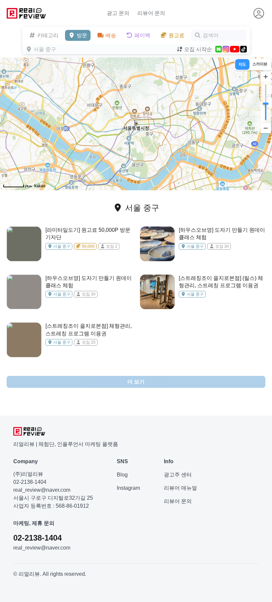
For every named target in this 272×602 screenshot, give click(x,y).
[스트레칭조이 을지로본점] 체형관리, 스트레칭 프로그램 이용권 (88, 329)
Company (25, 461)
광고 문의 (118, 13)
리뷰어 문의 (151, 13)
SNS (122, 461)
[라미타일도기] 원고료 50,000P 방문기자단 (87, 233)
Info (168, 461)
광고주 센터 (178, 474)
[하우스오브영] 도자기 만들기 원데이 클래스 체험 (222, 233)
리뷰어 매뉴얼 (180, 488)
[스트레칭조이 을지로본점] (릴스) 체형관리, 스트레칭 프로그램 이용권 (221, 281)
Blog (122, 474)
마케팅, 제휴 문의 (33, 523)
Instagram (128, 488)
